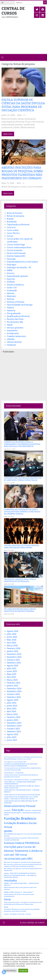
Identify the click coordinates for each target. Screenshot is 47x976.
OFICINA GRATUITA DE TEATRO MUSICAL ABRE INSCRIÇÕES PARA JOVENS (21, 546)
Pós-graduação (14, 313)
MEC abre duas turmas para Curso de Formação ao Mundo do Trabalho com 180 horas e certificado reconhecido (23, 865)
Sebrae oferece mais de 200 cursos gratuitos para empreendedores (19, 895)
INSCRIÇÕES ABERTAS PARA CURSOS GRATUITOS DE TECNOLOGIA (20, 580)
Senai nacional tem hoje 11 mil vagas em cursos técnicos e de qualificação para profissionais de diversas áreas (22, 903)
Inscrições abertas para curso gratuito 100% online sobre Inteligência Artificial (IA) (21, 839)
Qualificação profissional (18, 316)
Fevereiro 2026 (13, 648)
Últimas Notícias (27, 127)
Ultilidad (10, 339)
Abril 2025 (11, 677)
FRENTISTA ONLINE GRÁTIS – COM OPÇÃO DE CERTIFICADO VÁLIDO (22, 814)
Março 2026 (12, 645)
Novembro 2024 (14, 691)
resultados (10, 880)
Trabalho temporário (16, 336)
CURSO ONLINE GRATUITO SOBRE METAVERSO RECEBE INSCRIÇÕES (20, 802)
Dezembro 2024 (14, 688)
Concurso (11, 227)
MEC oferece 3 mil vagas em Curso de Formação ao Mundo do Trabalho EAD (23, 869)
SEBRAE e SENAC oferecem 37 (13, 892)
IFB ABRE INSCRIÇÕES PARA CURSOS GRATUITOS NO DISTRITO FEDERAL (20, 610)
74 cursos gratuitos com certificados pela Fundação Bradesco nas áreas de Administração (22, 769)
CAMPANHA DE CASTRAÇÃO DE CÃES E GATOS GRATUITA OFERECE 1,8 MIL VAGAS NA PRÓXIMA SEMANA (22, 511)
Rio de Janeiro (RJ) (15, 322)
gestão (8, 831)
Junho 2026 (12, 637)
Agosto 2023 (12, 734)
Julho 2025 (11, 668)
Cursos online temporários (19, 247)
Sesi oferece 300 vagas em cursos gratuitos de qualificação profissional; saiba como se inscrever (22, 910)
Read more (7, 134)
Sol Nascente (13, 333)
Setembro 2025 (14, 662)
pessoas (6, 873)
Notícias (10, 299)
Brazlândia (12, 221)
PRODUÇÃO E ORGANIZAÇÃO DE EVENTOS (23, 873)
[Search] (45, 2)
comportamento (9, 773)
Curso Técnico (13, 233)
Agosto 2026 (12, 631)
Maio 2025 (11, 674)
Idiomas (10, 293)
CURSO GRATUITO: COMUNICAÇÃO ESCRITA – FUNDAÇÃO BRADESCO (21, 791)
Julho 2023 (11, 737)
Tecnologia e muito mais (17, 914)
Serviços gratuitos (15, 327)
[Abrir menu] (2, 2)
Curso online (12, 230)
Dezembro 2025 (14, 654)
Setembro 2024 (14, 697)
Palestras (11, 310)
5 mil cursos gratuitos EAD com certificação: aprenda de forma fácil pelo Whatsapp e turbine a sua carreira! (23, 758)
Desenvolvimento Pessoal (19, 806)
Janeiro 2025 (12, 685)
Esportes (11, 279)
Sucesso (6, 914)
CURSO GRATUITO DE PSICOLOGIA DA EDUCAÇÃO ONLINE (22, 795)
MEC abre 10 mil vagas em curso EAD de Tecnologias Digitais (22, 862)
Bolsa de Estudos (9, 118)
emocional (28, 810)
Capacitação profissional (13, 121)
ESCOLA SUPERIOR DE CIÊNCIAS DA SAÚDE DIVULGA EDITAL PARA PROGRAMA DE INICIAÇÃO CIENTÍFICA (23, 105)
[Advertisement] (23, 38)
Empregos (11, 264)
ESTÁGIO (11, 281)
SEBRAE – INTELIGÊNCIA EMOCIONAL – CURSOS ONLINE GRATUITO (21, 884)
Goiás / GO (12, 287)
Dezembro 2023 (14, 723)
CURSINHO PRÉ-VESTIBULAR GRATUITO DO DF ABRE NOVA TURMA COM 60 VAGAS (23, 479)
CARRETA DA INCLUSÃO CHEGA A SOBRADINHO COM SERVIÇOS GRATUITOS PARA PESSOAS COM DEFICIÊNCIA (22, 444)
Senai (7, 899)
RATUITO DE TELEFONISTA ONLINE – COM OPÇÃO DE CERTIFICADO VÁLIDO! (20, 876)
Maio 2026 (11, 639)
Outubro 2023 (13, 728)
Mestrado (11, 296)
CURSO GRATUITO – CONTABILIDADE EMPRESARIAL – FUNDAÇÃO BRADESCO (20, 783)
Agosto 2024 (12, 700)
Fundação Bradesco (20, 818)
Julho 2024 (11, 702)
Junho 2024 (12, 705)
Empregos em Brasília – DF (19, 267)
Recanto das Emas (15, 319)
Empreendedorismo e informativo (22, 261)
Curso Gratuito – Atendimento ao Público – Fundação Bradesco (23, 780)
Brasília (10, 218)
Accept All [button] (23, 970)
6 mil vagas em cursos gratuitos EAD (15, 762)
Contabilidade (19, 773)
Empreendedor (36, 810)
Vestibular (11, 345)
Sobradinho (12, 330)
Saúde (16, 127)
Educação (11, 259)
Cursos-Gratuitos (35, 186)
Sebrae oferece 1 (28, 892)
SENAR (6, 907)
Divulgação (7, 810)
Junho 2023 (12, 740)
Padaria (10, 307)
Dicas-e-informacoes (34, 121)
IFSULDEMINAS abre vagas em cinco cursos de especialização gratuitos (22, 835)
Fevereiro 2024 (13, 717)
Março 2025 (12, 680)
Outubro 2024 (13, 694)
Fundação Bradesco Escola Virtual (20, 825)
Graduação (12, 290)
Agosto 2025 (12, 665)
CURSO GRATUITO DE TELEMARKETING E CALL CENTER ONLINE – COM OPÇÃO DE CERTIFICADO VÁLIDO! (21, 798)
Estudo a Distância (15, 284)
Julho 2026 (11, 634)
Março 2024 (12, 714)
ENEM (9, 270)
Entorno (10, 273)
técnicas (28, 914)
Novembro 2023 (14, 725)
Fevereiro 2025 (13, 682)
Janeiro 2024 (12, 720)
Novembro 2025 (14, 657)
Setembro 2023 (14, 731)
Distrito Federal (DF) (16, 256)
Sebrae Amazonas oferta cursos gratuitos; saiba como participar (20, 888)
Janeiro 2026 (12, 651)
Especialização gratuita (12, 124)
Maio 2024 (11, 708)
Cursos (23, 186)
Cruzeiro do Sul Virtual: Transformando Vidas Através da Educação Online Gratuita (21, 776)
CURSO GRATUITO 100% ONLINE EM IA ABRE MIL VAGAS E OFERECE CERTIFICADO (22, 787)
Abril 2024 (11, 711)
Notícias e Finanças (15, 302)
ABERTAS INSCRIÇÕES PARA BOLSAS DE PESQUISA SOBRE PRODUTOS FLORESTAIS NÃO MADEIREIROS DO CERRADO (22, 173)
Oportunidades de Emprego (20, 304)
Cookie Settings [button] (10, 970)
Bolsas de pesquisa (26, 118)
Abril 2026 (11, 642)
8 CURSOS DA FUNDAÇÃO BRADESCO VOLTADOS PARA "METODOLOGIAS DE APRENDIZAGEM (20, 765)
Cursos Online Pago (16, 244)
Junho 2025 (12, 671)
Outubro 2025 (13, 660)
